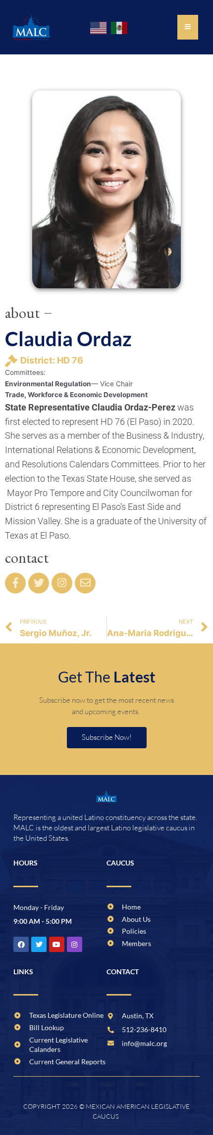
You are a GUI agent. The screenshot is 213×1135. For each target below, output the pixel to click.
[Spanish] (120, 27)
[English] (99, 27)
